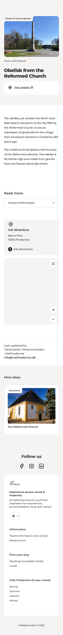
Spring (13, 586)
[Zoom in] (53, 310)
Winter (13, 600)
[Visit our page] (22, 466)
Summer (14, 591)
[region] (31, 291)
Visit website (22, 87)
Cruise (13, 565)
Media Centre (17, 540)
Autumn (14, 595)
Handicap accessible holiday (26, 561)
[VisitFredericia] (14, 482)
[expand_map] (53, 263)
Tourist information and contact (28, 535)
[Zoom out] (53, 319)
